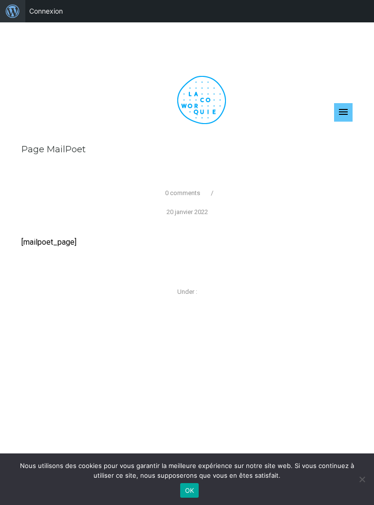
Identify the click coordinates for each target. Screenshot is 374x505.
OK (189, 490)
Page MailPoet (53, 149)
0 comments (182, 193)
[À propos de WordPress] (12, 11)
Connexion (46, 11)
